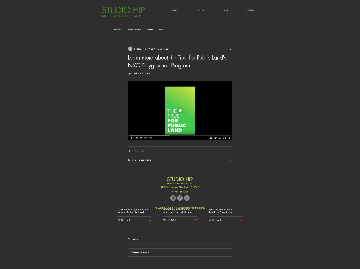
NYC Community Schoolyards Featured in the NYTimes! (133, 210)
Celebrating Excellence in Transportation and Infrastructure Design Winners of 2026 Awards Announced (180, 210)
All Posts (117, 29)
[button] (242, 29)
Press (161, 29)
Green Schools (134, 29)
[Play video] (180, 110)
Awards (149, 29)
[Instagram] (173, 198)
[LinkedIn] (187, 198)
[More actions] (230, 48)
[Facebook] (180, 198)
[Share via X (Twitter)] (136, 151)
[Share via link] (150, 151)
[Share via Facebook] (129, 151)
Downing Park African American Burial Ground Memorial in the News (221, 210)
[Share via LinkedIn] (143, 151)
